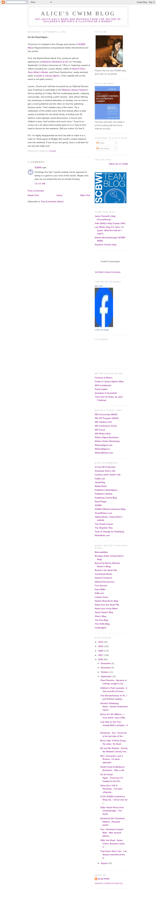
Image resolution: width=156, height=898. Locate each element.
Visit (108, 272)
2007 (101, 655)
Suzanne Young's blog (105, 244)
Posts (101, 143)
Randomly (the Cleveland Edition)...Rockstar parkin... (112, 821)
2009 (101, 646)
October (105, 672)
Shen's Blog (100, 616)
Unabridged (100, 627)
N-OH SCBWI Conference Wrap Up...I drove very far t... (114, 799)
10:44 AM (40, 183)
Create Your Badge (102, 330)
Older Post (85, 195)
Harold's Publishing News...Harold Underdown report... (114, 706)
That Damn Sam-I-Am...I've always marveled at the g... (113, 854)
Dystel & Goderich (103, 578)
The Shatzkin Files (104, 528)
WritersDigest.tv (102, 449)
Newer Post (33, 195)
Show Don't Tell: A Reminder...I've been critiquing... (111, 788)
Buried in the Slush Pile (106, 570)
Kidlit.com (99, 593)
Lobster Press (101, 597)
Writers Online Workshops (107, 441)
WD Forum (100, 430)
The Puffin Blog (102, 624)
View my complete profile (109, 883)
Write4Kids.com (102, 535)
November (106, 667)
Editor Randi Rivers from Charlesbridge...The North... (112, 810)
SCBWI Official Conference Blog (110, 509)
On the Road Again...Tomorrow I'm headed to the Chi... (111, 777)
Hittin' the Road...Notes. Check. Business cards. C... (112, 843)
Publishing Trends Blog (106, 497)
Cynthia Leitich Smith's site (108, 474)
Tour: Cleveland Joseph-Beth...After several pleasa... (112, 832)
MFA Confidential (103, 385)
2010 (101, 642)
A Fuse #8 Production (105, 467)
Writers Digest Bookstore (107, 437)
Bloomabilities (101, 552)
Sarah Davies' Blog (104, 612)
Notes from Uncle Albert (106, 608)
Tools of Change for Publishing (109, 531)
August (104, 863)
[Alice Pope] (104, 326)
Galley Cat (100, 478)
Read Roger (100, 501)
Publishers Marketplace (106, 490)
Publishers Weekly (103, 494)
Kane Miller (100, 589)
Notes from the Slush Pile (107, 604)
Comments (104, 148)
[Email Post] (56, 151)
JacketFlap (100, 482)
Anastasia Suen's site (105, 471)
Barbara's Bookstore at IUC (55, 61)
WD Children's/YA (103, 422)
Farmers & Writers (103, 377)
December (106, 663)
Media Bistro (101, 486)
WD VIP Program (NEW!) (107, 418)
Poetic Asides (101, 389)
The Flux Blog (101, 620)
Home (59, 195)
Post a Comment (36, 191)
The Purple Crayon (104, 524)
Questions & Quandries (106, 393)
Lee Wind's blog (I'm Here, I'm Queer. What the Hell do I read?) (109, 230)
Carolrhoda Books (103, 574)
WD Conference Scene (106, 426)
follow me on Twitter (118, 164)
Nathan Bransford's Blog (106, 601)
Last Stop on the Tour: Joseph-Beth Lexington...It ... (114, 725)
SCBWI (38, 167)
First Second (101, 585)
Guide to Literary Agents (48, 75)
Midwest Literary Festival (74, 90)
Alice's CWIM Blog (78, 13)
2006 (101, 659)
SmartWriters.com (103, 513)
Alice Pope (99, 286)
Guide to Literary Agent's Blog (109, 381)
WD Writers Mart (103, 433)
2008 (101, 651)
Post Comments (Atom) (52, 201)
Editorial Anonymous (104, 582)
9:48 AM (52, 151)
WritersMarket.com (104, 453)
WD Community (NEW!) (106, 414)
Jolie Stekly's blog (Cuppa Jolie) (110, 223)
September (106, 676)
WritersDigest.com (103, 445)
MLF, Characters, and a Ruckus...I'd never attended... (111, 759)
